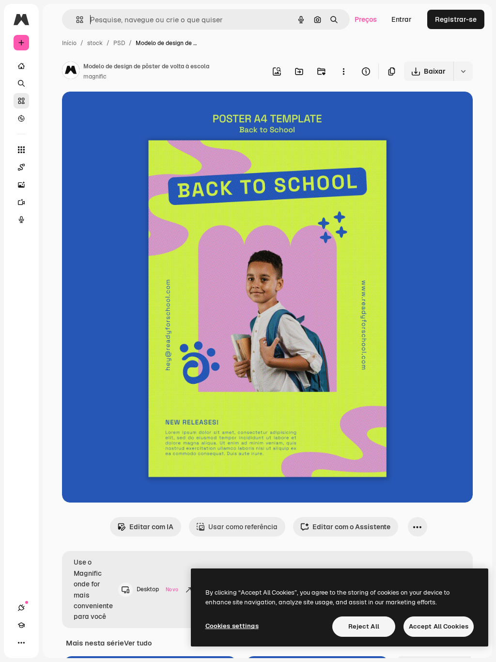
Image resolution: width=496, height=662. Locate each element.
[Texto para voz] (21, 219)
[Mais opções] (343, 71)
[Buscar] (21, 83)
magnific (95, 76)
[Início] (21, 66)
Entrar (401, 19)
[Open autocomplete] (75, 19)
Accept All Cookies (438, 626)
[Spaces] (21, 167)
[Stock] (21, 101)
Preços (366, 19)
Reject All (363, 626)
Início (69, 43)
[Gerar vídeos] (21, 202)
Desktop (157, 589)
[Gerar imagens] (21, 184)
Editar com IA (151, 526)
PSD (119, 43)
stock (95, 43)
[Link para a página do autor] (70, 72)
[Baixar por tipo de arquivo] (463, 71)
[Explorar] (21, 118)
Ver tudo (138, 643)
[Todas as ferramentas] (21, 150)
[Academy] (21, 625)
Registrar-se (456, 19)
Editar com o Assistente (351, 526)
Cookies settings (232, 626)
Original (124, 110)
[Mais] (21, 642)
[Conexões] (21, 607)
